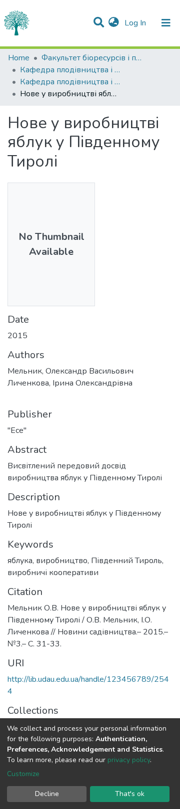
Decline (47, 794)
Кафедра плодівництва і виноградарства (70, 69)
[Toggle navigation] (166, 23)
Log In (136, 22)
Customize (23, 774)
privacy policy (129, 760)
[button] (113, 23)
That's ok (129, 794)
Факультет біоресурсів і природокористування (92, 57)
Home (19, 57)
